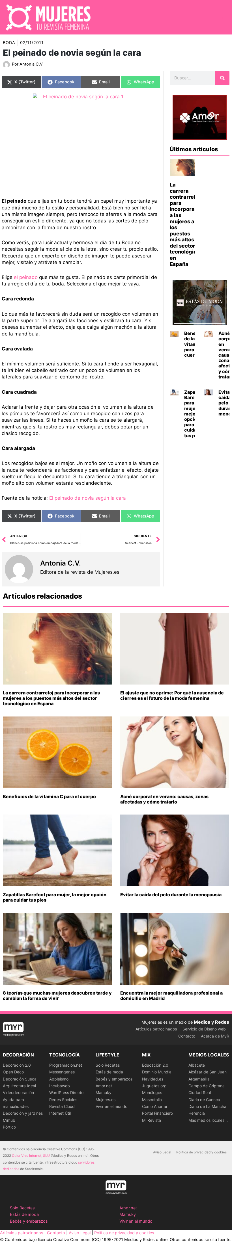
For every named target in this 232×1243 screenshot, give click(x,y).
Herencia (196, 1113)
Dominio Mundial (157, 1071)
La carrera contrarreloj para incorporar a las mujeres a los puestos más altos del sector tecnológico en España (51, 698)
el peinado (26, 277)
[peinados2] (81, 142)
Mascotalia (152, 1099)
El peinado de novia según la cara (87, 498)
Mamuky (103, 1092)
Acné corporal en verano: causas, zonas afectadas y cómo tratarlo (164, 799)
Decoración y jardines (23, 1113)
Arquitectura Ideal (19, 1085)
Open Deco (13, 1071)
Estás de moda (109, 1071)
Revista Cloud (62, 1106)
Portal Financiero (157, 1113)
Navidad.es (152, 1079)
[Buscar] (222, 78)
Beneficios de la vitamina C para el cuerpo (49, 796)
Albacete (196, 1065)
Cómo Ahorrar (154, 1106)
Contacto (186, 1036)
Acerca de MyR (215, 1036)
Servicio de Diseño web (204, 1029)
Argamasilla (199, 1079)
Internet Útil (60, 1113)
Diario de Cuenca (204, 1099)
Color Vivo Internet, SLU (31, 1155)
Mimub (9, 1120)
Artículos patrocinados (156, 1029)
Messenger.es (62, 1071)
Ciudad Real (199, 1092)
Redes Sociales (63, 1099)
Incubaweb (59, 1085)
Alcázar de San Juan (207, 1071)
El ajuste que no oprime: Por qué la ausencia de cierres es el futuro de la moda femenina (172, 695)
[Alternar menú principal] (220, 17)
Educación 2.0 (155, 1065)
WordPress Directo (66, 1092)
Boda (9, 42)
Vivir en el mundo (111, 1106)
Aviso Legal (162, 1152)
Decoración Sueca (19, 1079)
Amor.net (104, 1085)
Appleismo (58, 1079)
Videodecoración (18, 1092)
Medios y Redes (211, 1022)
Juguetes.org (154, 1085)
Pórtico (9, 1127)
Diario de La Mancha (207, 1106)
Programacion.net (65, 1065)
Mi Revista (151, 1120)
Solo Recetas (108, 1065)
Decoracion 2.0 (17, 1065)
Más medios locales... (208, 1120)
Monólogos (152, 1092)
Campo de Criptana (206, 1085)
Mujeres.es (105, 1099)
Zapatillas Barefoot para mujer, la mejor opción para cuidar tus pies (54, 897)
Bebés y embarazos (114, 1079)
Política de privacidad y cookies (201, 1152)
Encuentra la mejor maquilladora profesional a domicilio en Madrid (171, 995)
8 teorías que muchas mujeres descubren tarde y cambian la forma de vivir (57, 995)
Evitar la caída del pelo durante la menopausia (171, 894)
